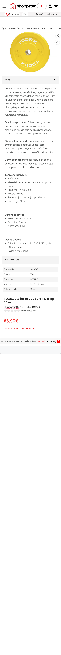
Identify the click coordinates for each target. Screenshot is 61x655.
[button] (42, 6)
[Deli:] (58, 35)
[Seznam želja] (56, 6)
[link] (50, 6)
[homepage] (23, 5)
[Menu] (5, 6)
